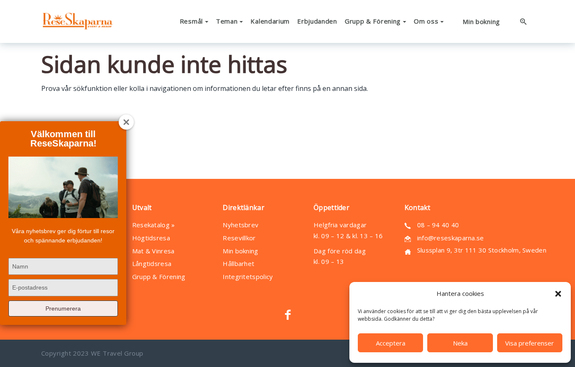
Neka (460, 343)
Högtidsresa (151, 238)
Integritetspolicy (248, 276)
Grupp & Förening (159, 276)
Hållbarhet (238, 263)
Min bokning (240, 251)
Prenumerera (63, 308)
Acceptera (390, 343)
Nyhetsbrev (240, 225)
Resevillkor (239, 238)
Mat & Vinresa (153, 251)
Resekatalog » (153, 225)
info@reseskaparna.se (450, 238)
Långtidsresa (152, 263)
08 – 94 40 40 (438, 225)
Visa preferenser (529, 343)
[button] (558, 294)
